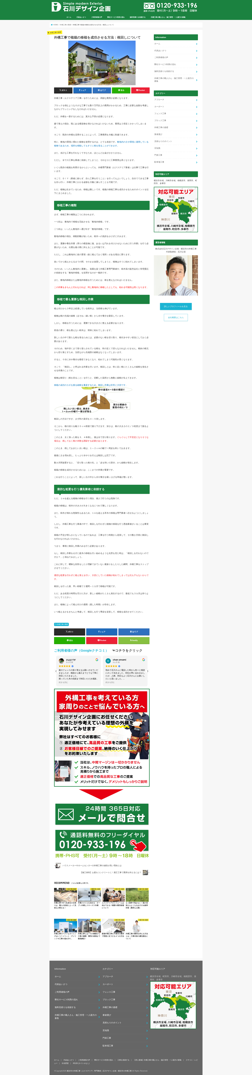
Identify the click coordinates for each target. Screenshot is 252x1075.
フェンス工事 (160, 113)
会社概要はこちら (176, 317)
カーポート (159, 107)
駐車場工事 (159, 162)
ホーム (69, 17)
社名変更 (65, 1063)
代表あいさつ (81, 17)
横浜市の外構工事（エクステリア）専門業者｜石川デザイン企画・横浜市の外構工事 (99, 1071)
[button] (147, 671)
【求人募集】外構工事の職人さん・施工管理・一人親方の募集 (158, 1060)
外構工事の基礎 (62, 624)
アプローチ (159, 100)
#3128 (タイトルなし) (81, 1063)
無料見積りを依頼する (138, 17)
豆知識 (157, 148)
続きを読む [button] (63, 682)
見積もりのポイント (163, 141)
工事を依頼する (123, 1060)
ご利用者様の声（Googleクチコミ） (81, 650)
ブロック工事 (160, 120)
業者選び (158, 134)
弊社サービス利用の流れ (116, 17)
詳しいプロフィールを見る (176, 306)
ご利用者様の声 (96, 17)
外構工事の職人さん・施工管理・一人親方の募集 (168, 17)
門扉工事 (158, 155)
